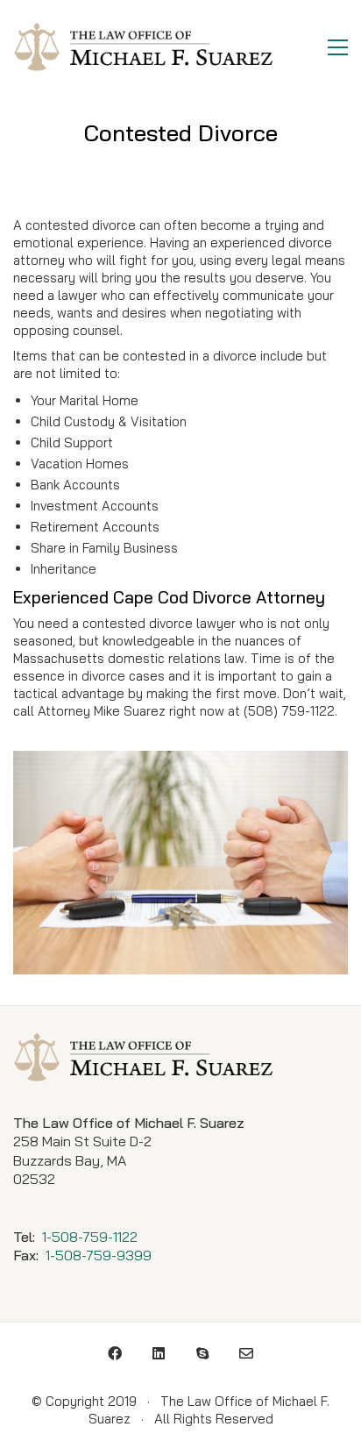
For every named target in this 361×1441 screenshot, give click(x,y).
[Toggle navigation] (338, 47)
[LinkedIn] (158, 1353)
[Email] (246, 1353)
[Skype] (202, 1353)
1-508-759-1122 (90, 1236)
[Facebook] (114, 1353)
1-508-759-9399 (99, 1255)
